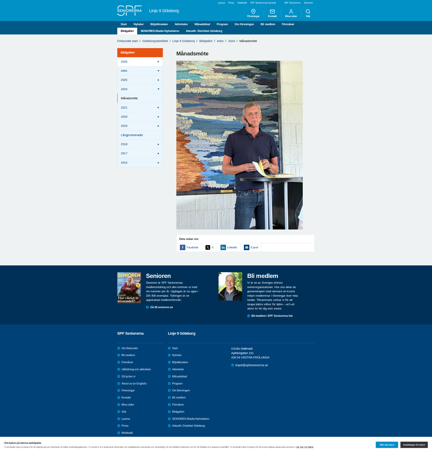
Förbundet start (127, 41)
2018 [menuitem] (124, 144)
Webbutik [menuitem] (242, 2)
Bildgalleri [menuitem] (128, 52)
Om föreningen (244, 24)
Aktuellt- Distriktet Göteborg (204, 31)
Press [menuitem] (231, 2)
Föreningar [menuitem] (253, 16)
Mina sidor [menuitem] (291, 16)
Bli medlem (268, 24)
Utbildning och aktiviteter (136, 369)
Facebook (192, 247)
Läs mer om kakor (305, 447)
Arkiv (220, 41)
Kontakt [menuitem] (272, 16)
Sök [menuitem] (308, 16)
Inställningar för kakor (414, 445)
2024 (231, 41)
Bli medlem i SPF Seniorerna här (272, 315)
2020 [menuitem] (124, 116)
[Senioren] (129, 287)
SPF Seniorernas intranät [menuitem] (263, 2)
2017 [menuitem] (124, 153)
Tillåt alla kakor (387, 445)
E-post (254, 247)
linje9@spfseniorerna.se (251, 365)
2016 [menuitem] (124, 162)
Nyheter (139, 24)
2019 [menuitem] (124, 125)
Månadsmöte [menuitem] (129, 98)
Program (222, 24)
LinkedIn (232, 247)
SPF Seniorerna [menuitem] (292, 2)
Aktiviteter (181, 24)
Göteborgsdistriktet (155, 41)
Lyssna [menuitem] (221, 2)
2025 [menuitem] (124, 80)
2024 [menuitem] (124, 89)
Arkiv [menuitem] (124, 70)
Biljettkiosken (159, 24)
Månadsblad (202, 24)
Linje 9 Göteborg (183, 41)
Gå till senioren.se (161, 307)
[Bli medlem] (230, 286)
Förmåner (288, 24)
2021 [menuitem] (124, 107)
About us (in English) (134, 383)
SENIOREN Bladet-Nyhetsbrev (160, 31)
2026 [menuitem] (124, 61)
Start (124, 24)
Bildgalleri (127, 31)
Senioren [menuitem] (308, 2)
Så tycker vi (128, 376)
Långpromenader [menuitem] (132, 135)
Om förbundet (130, 348)
